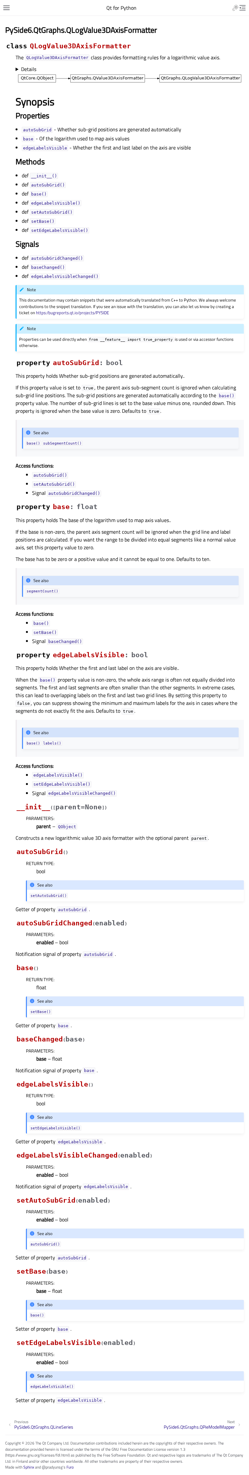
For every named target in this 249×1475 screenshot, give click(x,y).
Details (28, 69)
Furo (70, 1467)
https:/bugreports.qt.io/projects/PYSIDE (72, 312)
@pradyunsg (52, 1467)
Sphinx (28, 1467)
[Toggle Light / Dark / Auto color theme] (235, 8)
